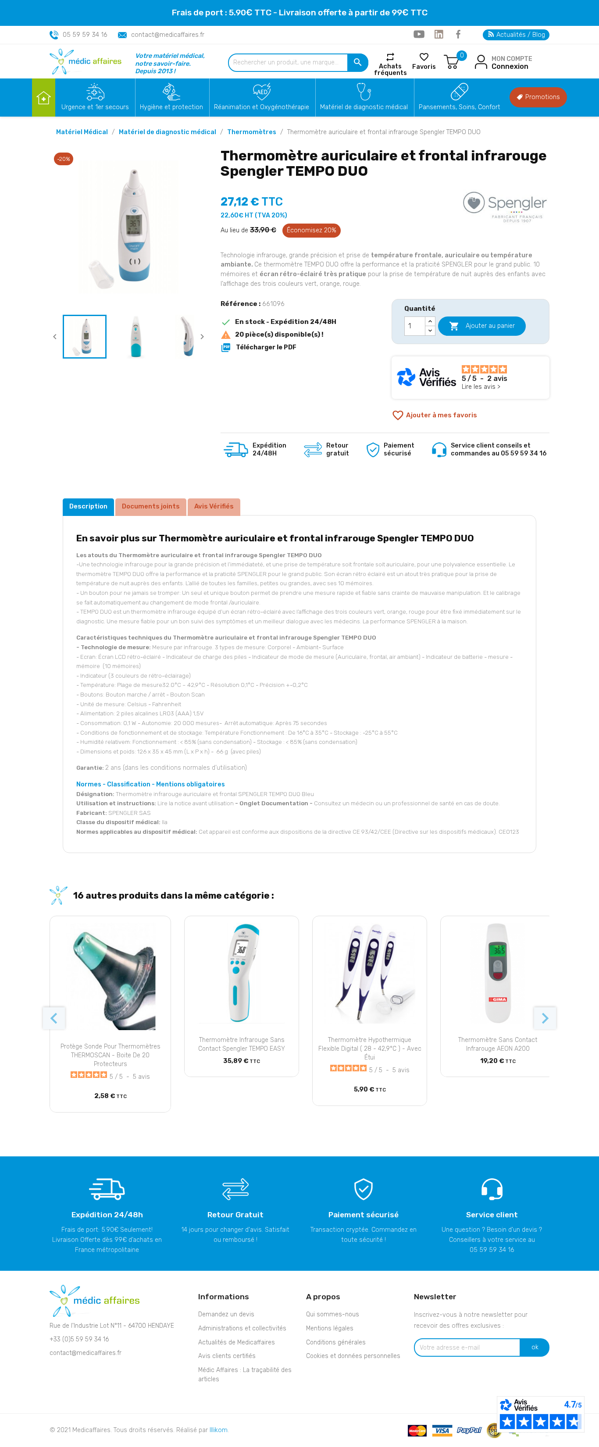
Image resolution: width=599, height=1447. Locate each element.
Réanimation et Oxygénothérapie (261, 107)
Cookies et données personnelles (353, 1356)
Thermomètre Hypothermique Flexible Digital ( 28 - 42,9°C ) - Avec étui (369, 1048)
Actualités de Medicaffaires (236, 1342)
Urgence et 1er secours (95, 107)
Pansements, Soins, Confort (459, 107)
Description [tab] (88, 506)
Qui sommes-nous (332, 1314)
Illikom (219, 1430)
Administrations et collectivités (242, 1328)
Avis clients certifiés (227, 1356)
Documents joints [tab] (151, 506)
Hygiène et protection (171, 107)
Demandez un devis (226, 1314)
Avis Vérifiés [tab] (214, 506)
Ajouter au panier (482, 326)
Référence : (240, 304)
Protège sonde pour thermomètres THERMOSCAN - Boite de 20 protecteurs (110, 1055)
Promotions (542, 97)
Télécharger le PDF (258, 347)
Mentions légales (329, 1328)
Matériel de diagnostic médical (364, 107)
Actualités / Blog (520, 35)
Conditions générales (336, 1342)
